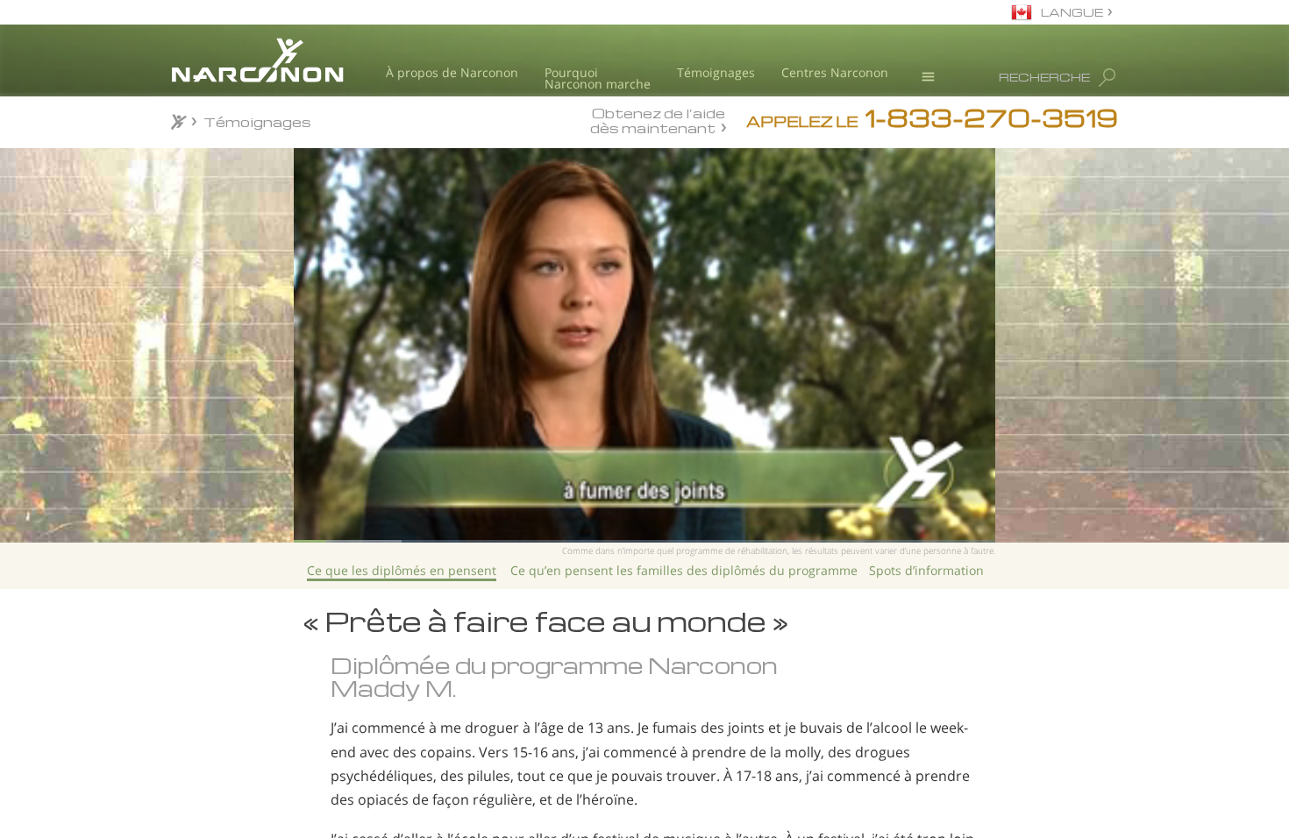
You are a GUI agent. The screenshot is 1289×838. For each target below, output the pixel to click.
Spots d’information (926, 570)
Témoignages (716, 72)
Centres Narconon (834, 72)
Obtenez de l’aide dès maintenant (657, 120)
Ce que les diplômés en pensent (401, 570)
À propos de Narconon (452, 72)
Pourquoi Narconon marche (598, 78)
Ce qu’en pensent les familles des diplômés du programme (684, 570)
